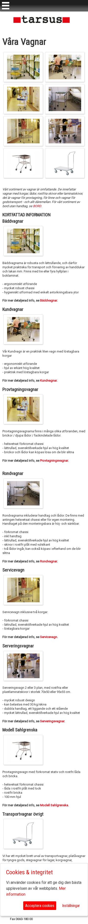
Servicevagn (48, 637)
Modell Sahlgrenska (54, 805)
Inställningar (71, 905)
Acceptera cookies (39, 905)
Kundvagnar (48, 380)
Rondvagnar (48, 561)
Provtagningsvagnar (54, 460)
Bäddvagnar (48, 300)
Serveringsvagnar (52, 721)
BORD (37, 206)
